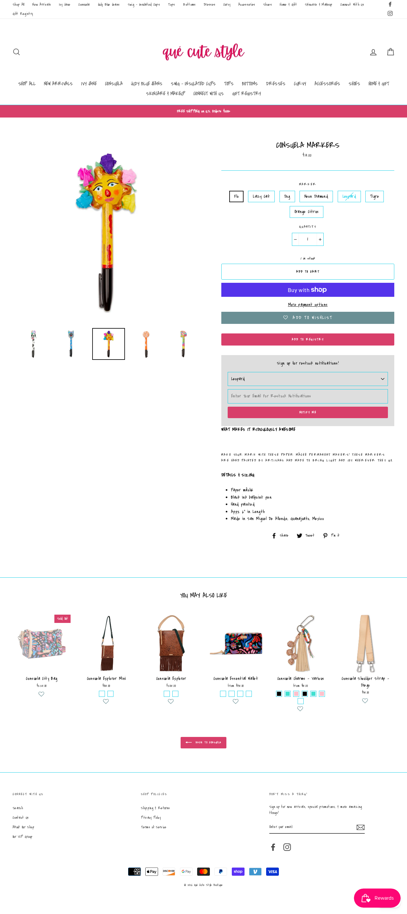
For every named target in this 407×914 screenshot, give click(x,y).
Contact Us (21, 817)
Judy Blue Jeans (109, 4)
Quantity (307, 226)
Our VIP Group (23, 836)
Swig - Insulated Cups (144, 4)
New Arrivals (41, 4)
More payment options (308, 305)
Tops (171, 4)
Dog (287, 196)
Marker (307, 184)
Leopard (349, 196)
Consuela (84, 4)
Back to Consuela (208, 742)
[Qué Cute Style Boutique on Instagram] (287, 847)
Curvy (227, 4)
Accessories (246, 4)
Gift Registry (23, 14)
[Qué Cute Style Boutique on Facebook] (273, 847)
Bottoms (189, 4)
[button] (42, 697)
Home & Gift (288, 4)
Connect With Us (352, 4)
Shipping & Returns (155, 808)
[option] (203, 111)
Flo (236, 196)
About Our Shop (23, 827)
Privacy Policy (151, 817)
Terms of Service (154, 827)
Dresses (209, 4)
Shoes (267, 4)
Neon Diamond (316, 196)
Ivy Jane (65, 4)
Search (18, 808)
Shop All (18, 4)
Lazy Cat (261, 196)
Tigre (374, 196)
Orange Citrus (306, 212)
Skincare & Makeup (318, 4)
